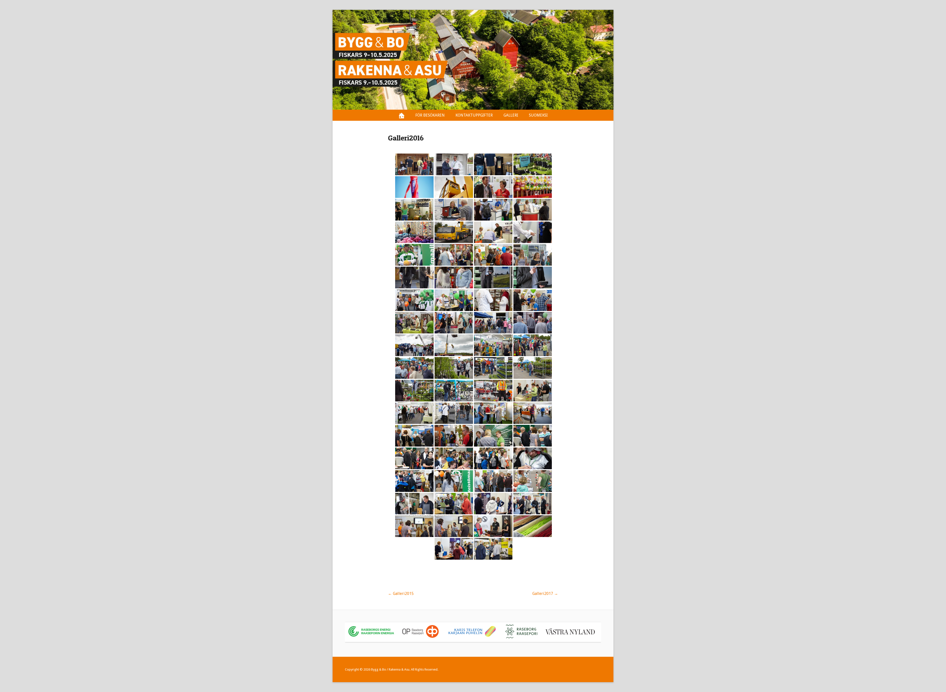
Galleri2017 (545, 593)
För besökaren (430, 115)
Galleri (511, 115)
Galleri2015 (401, 593)
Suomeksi (538, 115)
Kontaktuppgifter (474, 115)
